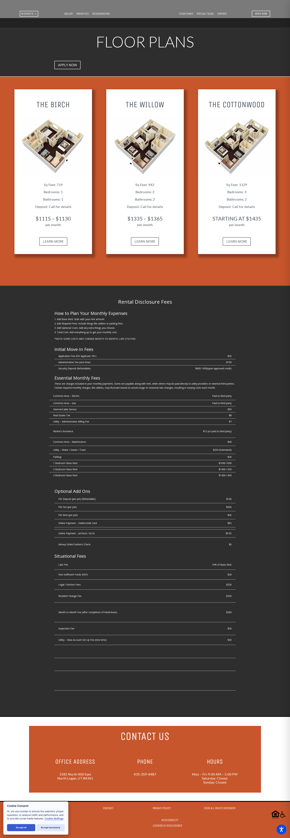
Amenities (83, 14)
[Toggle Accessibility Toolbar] (281, 829)
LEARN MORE (53, 241)
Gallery (68, 14)
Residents (27, 14)
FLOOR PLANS (186, 14)
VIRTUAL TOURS (205, 14)
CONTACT (222, 14)
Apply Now (261, 13)
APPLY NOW (67, 65)
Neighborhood (101, 14)
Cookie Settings (54, 818)
